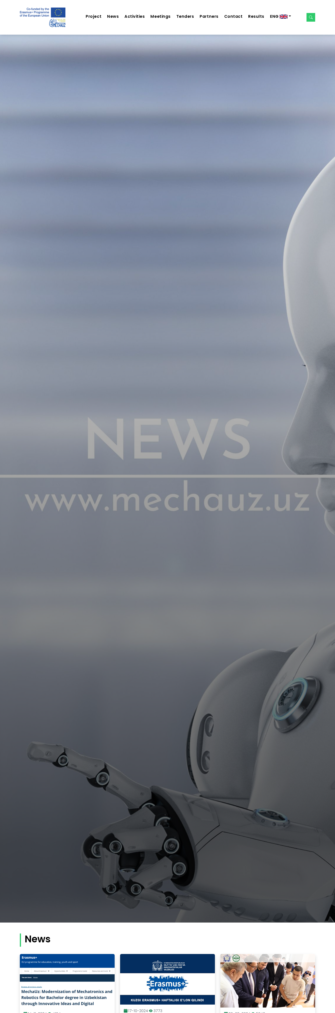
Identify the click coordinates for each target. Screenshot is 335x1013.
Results (256, 16)
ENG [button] (275, 16)
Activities (134, 16)
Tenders (185, 16)
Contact (233, 16)
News (113, 16)
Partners (209, 16)
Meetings (160, 16)
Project (93, 16)
